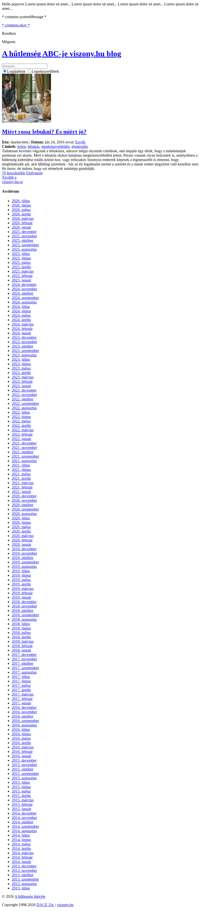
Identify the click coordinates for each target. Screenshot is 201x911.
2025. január (21, 280)
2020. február (22, 540)
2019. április (21, 584)
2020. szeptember (25, 509)
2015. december (24, 760)
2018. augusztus (24, 619)
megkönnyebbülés (55, 146)
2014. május (21, 844)
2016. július (21, 729)
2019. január (21, 597)
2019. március (23, 588)
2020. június (21, 522)
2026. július (21, 201)
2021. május (21, 474)
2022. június (21, 417)
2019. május (21, 580)
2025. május (21, 262)
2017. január (21, 703)
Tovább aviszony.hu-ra (12, 179)
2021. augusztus (24, 461)
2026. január (21, 227)
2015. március (23, 800)
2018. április (21, 637)
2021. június (21, 469)
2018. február (22, 646)
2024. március (23, 324)
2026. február (22, 223)
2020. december (24, 496)
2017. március (23, 694)
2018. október (22, 610)
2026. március (23, 218)
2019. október (22, 558)
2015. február (22, 804)
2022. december (24, 390)
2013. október (22, 875)
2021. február (22, 487)
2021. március (23, 483)
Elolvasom (34, 173)
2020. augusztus (24, 514)
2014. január (21, 862)
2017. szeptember (25, 668)
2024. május (21, 315)
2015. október (22, 769)
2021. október (22, 452)
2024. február (22, 329)
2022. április (21, 425)
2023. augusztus (24, 355)
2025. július (21, 254)
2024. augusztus (24, 302)
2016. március (23, 747)
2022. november (24, 395)
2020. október (22, 505)
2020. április (21, 531)
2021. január (21, 492)
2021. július (21, 465)
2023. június (21, 364)
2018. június (21, 628)
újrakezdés (80, 146)
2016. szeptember (25, 721)
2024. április (21, 320)
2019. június (21, 575)
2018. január (21, 650)
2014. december (24, 813)
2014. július (21, 835)
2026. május (21, 210)
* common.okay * (16, 25)
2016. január (21, 756)
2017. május (21, 685)
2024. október (22, 293)
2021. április (21, 478)
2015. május (21, 791)
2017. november (24, 659)
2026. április (21, 214)
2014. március (23, 853)
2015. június (21, 787)
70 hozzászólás (13, 173)
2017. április (21, 690)
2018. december (24, 602)
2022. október (22, 399)
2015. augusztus (24, 778)
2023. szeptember (25, 351)
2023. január (21, 386)
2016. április (21, 743)
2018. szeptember (25, 615)
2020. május (21, 527)
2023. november (24, 342)
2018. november (24, 606)
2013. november (24, 870)
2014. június (21, 840)
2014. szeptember (25, 826)
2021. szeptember (25, 456)
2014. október (22, 822)
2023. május (21, 368)
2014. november (24, 818)
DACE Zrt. (45, 905)
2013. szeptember (25, 879)
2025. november (24, 236)
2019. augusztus (24, 566)
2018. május (21, 633)
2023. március (23, 377)
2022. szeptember (25, 403)
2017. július (21, 677)
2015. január (21, 809)
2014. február (22, 857)
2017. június (21, 681)
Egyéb (80, 142)
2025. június (21, 258)
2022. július (21, 412)
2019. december (24, 549)
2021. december (24, 443)
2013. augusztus (24, 884)
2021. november (24, 447)
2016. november (24, 712)
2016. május (21, 738)
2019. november (24, 553)
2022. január (21, 439)
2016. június (21, 734)
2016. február (22, 751)
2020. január (21, 544)
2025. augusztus (24, 249)
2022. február (22, 434)
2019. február (22, 593)
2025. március (23, 271)
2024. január (21, 333)
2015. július (21, 782)
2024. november (24, 289)
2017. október (22, 663)
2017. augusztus (24, 672)
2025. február (22, 276)
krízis (21, 146)
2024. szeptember (25, 298)
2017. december (24, 655)
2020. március (23, 536)
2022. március (23, 430)
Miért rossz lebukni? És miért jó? (44, 131)
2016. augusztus (24, 725)
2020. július (21, 518)
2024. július (21, 306)
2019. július (21, 571)
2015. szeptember (25, 773)
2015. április (21, 796)
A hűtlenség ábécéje (29, 896)
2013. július (21, 888)
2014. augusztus (24, 831)
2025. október (22, 240)
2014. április (21, 848)
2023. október (22, 346)
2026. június (21, 205)
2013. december (24, 866)
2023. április (21, 373)
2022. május (21, 421)
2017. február (22, 699)
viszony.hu (65, 905)
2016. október (22, 716)
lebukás (33, 146)
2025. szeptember (25, 245)
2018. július (21, 624)
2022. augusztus (24, 408)
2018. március (23, 641)
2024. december (24, 284)
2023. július (21, 359)
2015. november (24, 765)
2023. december (24, 337)
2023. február (22, 381)
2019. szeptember (25, 562)
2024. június (21, 311)
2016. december (24, 707)
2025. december (24, 232)
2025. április (21, 267)
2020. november (24, 500)
